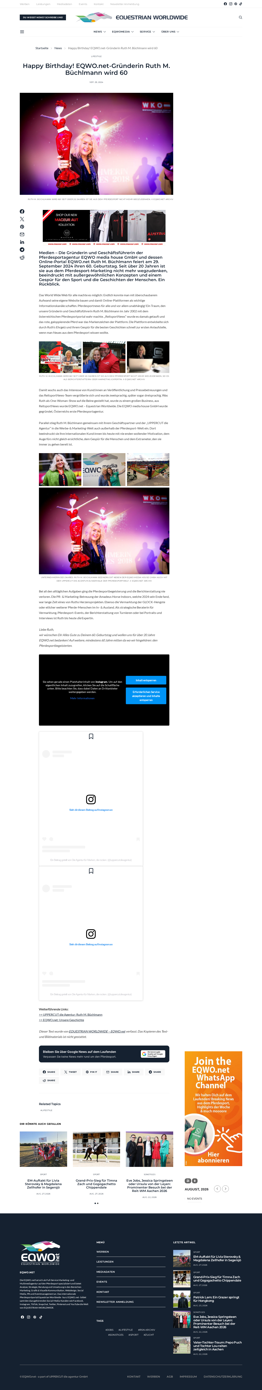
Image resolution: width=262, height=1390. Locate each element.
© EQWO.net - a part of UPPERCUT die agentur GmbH (54, 1376)
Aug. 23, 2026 (200, 1305)
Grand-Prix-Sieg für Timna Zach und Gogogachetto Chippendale (96, 1184)
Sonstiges (149, 1174)
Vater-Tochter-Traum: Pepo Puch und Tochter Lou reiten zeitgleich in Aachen (217, 1345)
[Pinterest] (235, 3)
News (98, 31)
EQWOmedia (121, 31)
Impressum (188, 1376)
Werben (25, 4)
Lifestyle (96, 56)
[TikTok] (240, 3)
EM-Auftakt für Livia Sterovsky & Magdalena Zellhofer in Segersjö (43, 1184)
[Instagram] (230, 3)
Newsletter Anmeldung (124, 4)
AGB (170, 1376)
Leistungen (43, 4)
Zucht (149, 1334)
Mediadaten (64, 4)
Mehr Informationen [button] (82, 698)
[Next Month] (225, 1188)
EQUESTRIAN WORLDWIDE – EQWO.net (97, 1031)
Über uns (168, 31)
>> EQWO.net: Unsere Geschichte (61, 1020)
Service (145, 31)
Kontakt (99, 4)
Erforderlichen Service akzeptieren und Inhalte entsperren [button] (146, 696)
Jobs (110, 1329)
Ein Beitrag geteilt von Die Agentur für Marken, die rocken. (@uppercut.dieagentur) (91, 859)
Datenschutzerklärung (223, 1376)
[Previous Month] (217, 1188)
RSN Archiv (147, 1329)
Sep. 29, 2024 (96, 82)
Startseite (41, 48)
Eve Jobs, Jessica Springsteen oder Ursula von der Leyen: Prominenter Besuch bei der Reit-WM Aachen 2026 (149, 1186)
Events (83, 4)
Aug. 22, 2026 (150, 1197)
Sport (43, 1174)
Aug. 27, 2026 (43, 1194)
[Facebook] (225, 3)
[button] (95, 1203)
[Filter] (188, 1180)
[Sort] (195, 1180)
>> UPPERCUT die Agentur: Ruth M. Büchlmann (70, 1014)
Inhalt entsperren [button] (146, 680)
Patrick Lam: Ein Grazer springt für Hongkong (216, 1298)
